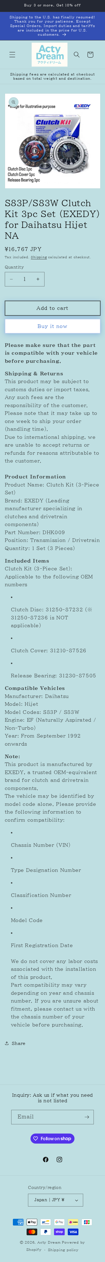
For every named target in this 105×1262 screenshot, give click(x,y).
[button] (12, 54)
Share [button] (18, 1043)
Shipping (39, 257)
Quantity (14, 267)
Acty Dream (49, 1242)
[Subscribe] (87, 1117)
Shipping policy (63, 1249)
